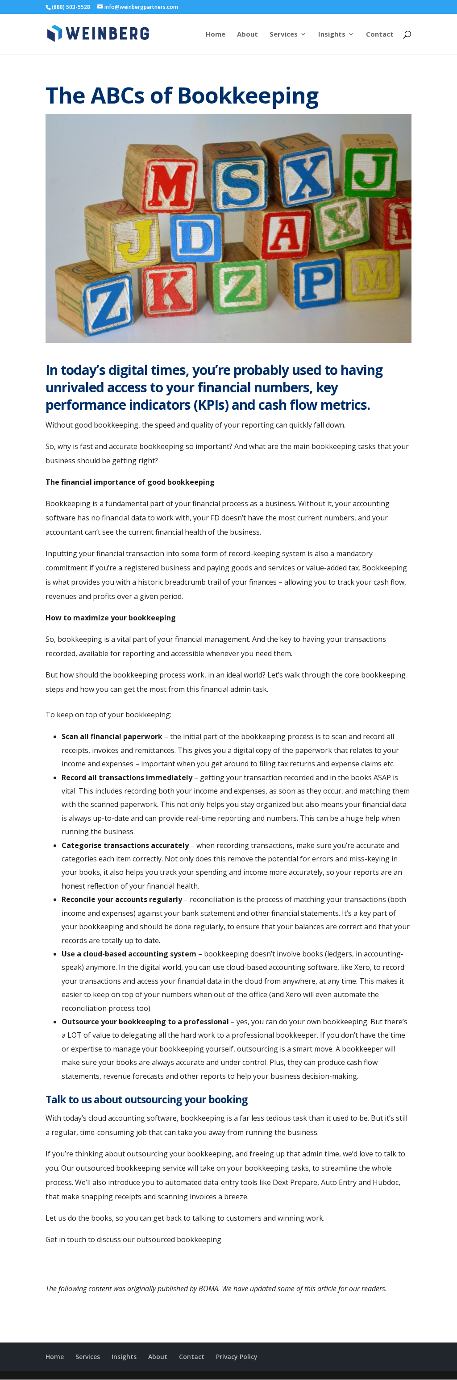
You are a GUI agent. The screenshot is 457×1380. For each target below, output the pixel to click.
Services (284, 34)
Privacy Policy (237, 1356)
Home (215, 34)
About (247, 34)
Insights (331, 34)
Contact (380, 34)
